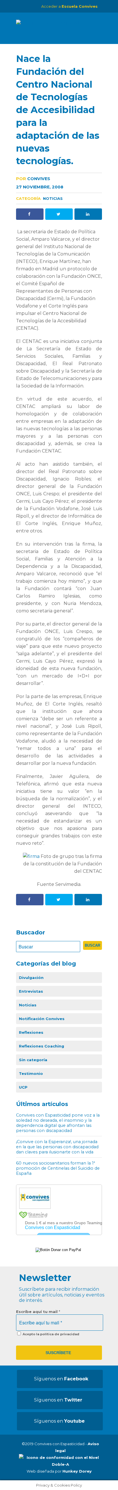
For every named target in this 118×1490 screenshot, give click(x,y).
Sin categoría (33, 1059)
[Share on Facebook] (30, 214)
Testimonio (31, 1073)
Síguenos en (61, 1379)
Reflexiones (31, 1032)
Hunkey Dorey (77, 1471)
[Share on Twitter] (59, 214)
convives (33, 178)
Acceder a (69, 6)
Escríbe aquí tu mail (38, 1311)
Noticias (53, 198)
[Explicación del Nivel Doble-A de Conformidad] (60, 1464)
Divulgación (31, 977)
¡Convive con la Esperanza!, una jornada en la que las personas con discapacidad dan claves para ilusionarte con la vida (57, 1147)
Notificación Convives (41, 1018)
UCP (23, 1087)
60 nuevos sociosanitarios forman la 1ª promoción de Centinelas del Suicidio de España (58, 1168)
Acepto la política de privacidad (50, 1334)
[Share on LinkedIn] (88, 214)
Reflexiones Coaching (41, 1046)
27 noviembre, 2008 (39, 187)
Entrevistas (31, 991)
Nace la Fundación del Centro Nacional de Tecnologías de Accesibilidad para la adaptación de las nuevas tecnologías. (57, 109)
